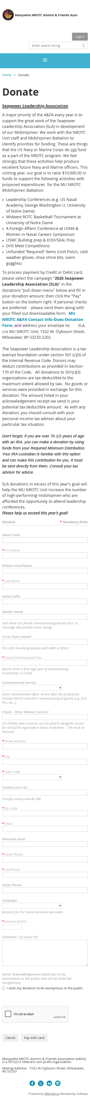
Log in (80, 36)
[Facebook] (32, 1083)
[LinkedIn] (49, 1083)
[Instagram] (58, 1083)
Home (6, 75)
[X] (40, 1083)
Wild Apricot (51, 1093)
